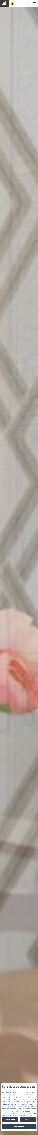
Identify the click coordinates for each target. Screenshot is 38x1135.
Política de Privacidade (23, 1116)
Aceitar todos (28, 1119)
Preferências (19, 1127)
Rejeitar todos (9, 1119)
